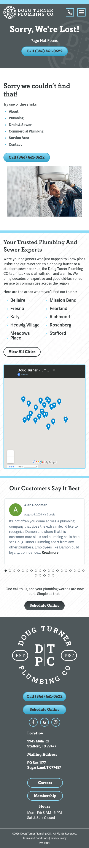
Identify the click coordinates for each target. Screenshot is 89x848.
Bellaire (17, 300)
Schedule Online (44, 605)
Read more (50, 552)
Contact (15, 144)
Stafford (58, 333)
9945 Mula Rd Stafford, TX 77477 (41, 743)
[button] (6, 571)
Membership (45, 795)
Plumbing (16, 118)
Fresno (17, 308)
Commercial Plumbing (26, 131)
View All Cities (22, 351)
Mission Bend (63, 300)
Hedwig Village (25, 325)
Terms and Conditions (36, 838)
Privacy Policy (59, 838)
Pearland (58, 308)
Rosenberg (60, 325)
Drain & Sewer (20, 125)
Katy (14, 316)
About (14, 111)
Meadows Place (20, 335)
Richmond (60, 316)
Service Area (19, 138)
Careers (45, 782)
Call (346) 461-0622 (45, 51)
